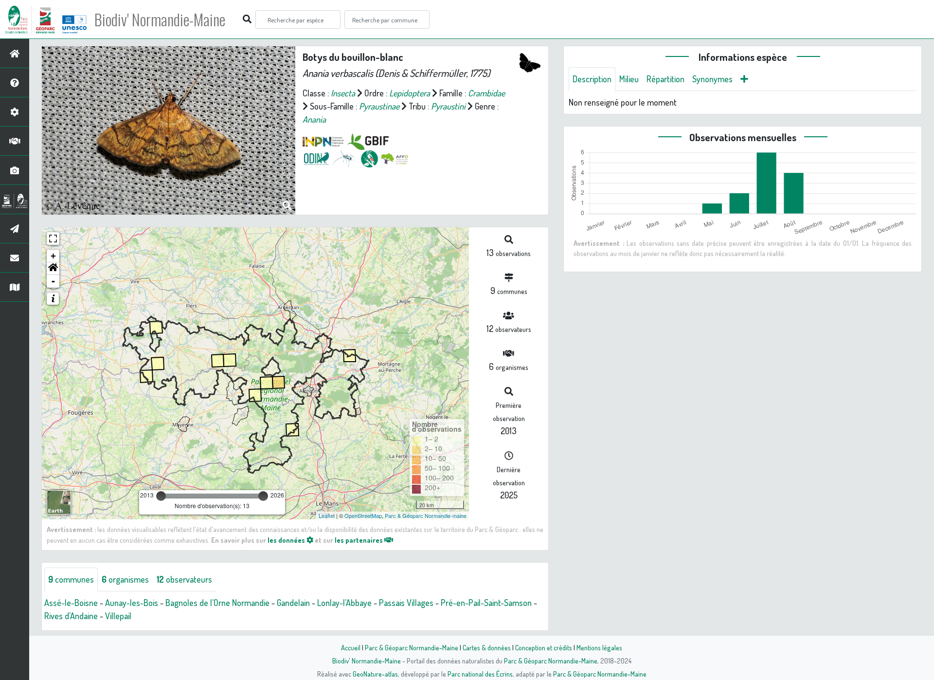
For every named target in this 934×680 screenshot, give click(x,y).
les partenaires (359, 539)
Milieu (629, 79)
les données (287, 539)
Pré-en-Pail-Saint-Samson (486, 602)
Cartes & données (487, 647)
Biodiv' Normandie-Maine (159, 19)
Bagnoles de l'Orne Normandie (217, 602)
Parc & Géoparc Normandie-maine (426, 515)
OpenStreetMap (363, 515)
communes (71, 579)
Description (592, 79)
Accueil (350, 647)
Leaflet (327, 515)
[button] (53, 268)
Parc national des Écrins (480, 673)
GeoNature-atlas (375, 673)
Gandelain (293, 602)
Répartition (665, 79)
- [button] (53, 281)
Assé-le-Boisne (71, 602)
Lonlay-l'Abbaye (344, 602)
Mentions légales (599, 647)
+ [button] (53, 256)
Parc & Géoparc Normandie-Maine (411, 647)
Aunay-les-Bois (131, 602)
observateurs (184, 579)
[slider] (161, 496)
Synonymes (712, 79)
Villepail (118, 615)
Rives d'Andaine (71, 615)
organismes (125, 579)
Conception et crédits (543, 647)
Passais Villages (406, 602)
